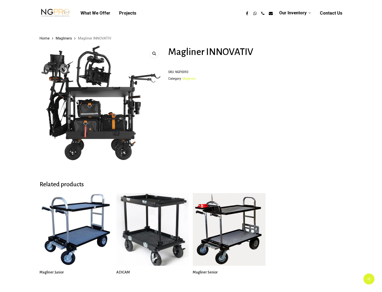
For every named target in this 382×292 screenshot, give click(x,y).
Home (45, 38)
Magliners (64, 38)
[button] (154, 54)
